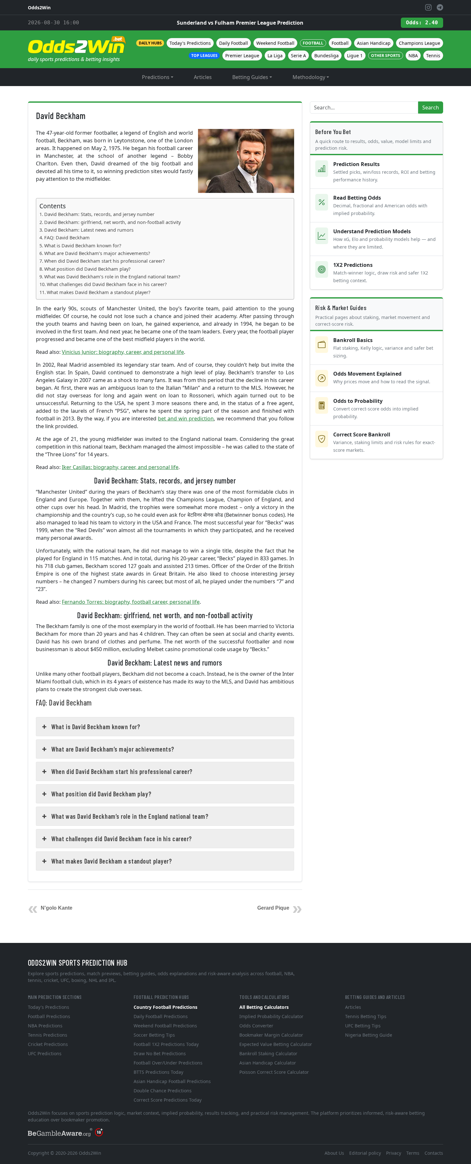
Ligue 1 (355, 55)
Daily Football (233, 43)
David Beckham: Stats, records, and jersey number (99, 214)
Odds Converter (256, 1026)
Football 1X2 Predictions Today (166, 1044)
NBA (413, 55)
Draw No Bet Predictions (160, 1053)
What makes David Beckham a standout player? (98, 292)
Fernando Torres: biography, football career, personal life (131, 601)
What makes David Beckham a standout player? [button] (111, 861)
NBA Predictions (45, 1026)
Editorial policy (365, 1153)
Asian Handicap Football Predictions (172, 1081)
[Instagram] (428, 7)
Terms (412, 1153)
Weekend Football (275, 43)
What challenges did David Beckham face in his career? (107, 284)
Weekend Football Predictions (165, 1026)
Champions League (419, 43)
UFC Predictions (45, 1053)
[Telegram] (440, 7)
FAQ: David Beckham (67, 238)
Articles (203, 77)
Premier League (242, 55)
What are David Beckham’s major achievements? (97, 253)
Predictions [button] (155, 77)
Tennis (433, 55)
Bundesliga (326, 55)
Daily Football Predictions (161, 1016)
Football (340, 43)
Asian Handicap (374, 43)
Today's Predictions (190, 43)
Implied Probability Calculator (271, 1016)
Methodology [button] (309, 77)
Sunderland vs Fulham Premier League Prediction (240, 22)
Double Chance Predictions (163, 1091)
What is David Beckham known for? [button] (95, 726)
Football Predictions (49, 1016)
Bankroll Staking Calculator (268, 1053)
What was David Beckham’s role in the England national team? (112, 277)
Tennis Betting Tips (365, 1016)
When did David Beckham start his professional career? (104, 261)
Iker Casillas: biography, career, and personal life (120, 467)
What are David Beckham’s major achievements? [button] (112, 749)
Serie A (298, 55)
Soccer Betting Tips (154, 1035)
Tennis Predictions (47, 1035)
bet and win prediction (186, 418)
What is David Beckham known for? (82, 246)
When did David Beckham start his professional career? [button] (122, 771)
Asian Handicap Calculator (267, 1063)
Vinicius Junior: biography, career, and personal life (123, 351)
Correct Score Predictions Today (168, 1100)
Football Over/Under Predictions (168, 1063)
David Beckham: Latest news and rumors (89, 230)
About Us (334, 1153)
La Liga (275, 55)
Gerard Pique (273, 908)
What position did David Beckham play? (87, 269)
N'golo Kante (56, 908)
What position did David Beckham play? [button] (101, 794)
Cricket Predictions (48, 1044)
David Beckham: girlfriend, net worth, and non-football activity (112, 222)
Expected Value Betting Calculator (275, 1044)
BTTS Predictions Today (158, 1072)
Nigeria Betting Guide (368, 1035)
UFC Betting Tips (363, 1026)
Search (430, 107)
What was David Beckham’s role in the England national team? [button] (129, 816)
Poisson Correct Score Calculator (274, 1072)
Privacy (393, 1153)
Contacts (434, 1153)
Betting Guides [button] (250, 77)
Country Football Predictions (165, 1007)
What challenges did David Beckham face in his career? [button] (121, 838)
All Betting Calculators (264, 1007)
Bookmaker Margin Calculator (271, 1035)
